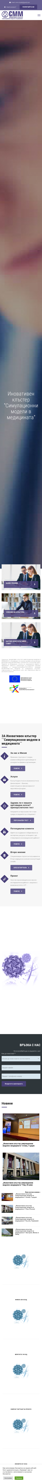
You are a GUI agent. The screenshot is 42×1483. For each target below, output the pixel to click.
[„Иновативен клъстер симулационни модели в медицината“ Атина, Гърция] (21, 1127)
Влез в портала (20, 868)
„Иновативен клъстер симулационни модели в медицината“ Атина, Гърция (18, 1144)
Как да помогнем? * (9, 1053)
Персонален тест (21, 820)
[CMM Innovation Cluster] (12, 15)
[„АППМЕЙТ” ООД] (21, 1442)
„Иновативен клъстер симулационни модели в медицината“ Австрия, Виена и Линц (27, 1231)
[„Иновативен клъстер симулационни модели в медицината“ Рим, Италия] (21, 1166)
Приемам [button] (19, 1478)
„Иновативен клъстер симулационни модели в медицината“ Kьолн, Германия (26, 1219)
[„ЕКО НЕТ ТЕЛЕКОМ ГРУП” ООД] (21, 1387)
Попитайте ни (28, 7)
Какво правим (12, 583)
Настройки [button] (8, 1478)
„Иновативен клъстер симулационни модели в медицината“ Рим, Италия (18, 1184)
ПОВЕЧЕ (17, 768)
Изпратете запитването (14, 1084)
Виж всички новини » (32, 1192)
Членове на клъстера (15, 612)
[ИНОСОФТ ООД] (21, 1278)
